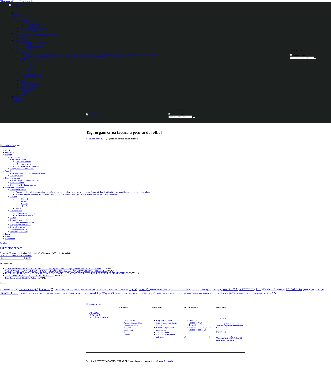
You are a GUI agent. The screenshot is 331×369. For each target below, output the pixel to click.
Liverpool (24, 293)
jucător (319, 289)
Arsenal (60, 290)
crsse (167, 290)
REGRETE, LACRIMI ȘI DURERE (20, 278)
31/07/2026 (221, 318)
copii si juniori (140, 289)
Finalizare (270, 289)
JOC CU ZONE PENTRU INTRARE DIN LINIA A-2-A (29, 275)
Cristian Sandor (157, 290)
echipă (217, 289)
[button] (19, 255)
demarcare (197, 289)
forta (281, 290)
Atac (69, 290)
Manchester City (37, 293)
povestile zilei (164, 293)
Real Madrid (227, 293)
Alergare (15, 289)
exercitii (231, 289)
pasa (110, 293)
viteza (270, 293)
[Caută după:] (12, 258)
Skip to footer (30, 1)
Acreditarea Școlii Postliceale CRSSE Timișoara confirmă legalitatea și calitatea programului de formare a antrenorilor (53, 268)
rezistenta (240, 293)
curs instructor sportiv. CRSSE (181, 289)
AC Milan (5, 290)
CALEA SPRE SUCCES (11, 248)
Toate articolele (97, 139)
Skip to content (6, 1)
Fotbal (295, 289)
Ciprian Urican (115, 290)
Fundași (309, 289)
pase (119, 293)
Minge (100, 293)
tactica (251, 293)
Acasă (88, 139)
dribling (206, 290)
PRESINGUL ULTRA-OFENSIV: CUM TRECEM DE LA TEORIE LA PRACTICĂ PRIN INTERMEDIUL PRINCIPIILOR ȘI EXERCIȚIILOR (67, 273)
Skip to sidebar (18, 1)
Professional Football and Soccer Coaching (200, 293)
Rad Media (168, 361)
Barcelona (89, 289)
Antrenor (46, 289)
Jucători (9, 293)
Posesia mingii (138, 293)
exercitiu (251, 289)
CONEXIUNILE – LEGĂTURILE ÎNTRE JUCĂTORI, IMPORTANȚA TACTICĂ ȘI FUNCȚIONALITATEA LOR (55, 271)
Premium (3, 243)
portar (126, 293)
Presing (176, 293)
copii (125, 290)
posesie (152, 293)
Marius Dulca (69, 293)
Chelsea (102, 289)
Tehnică (261, 293)
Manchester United (54, 293)
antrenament (28, 289)
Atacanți (78, 290)
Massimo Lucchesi (85, 293)
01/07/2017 (4, 255)
